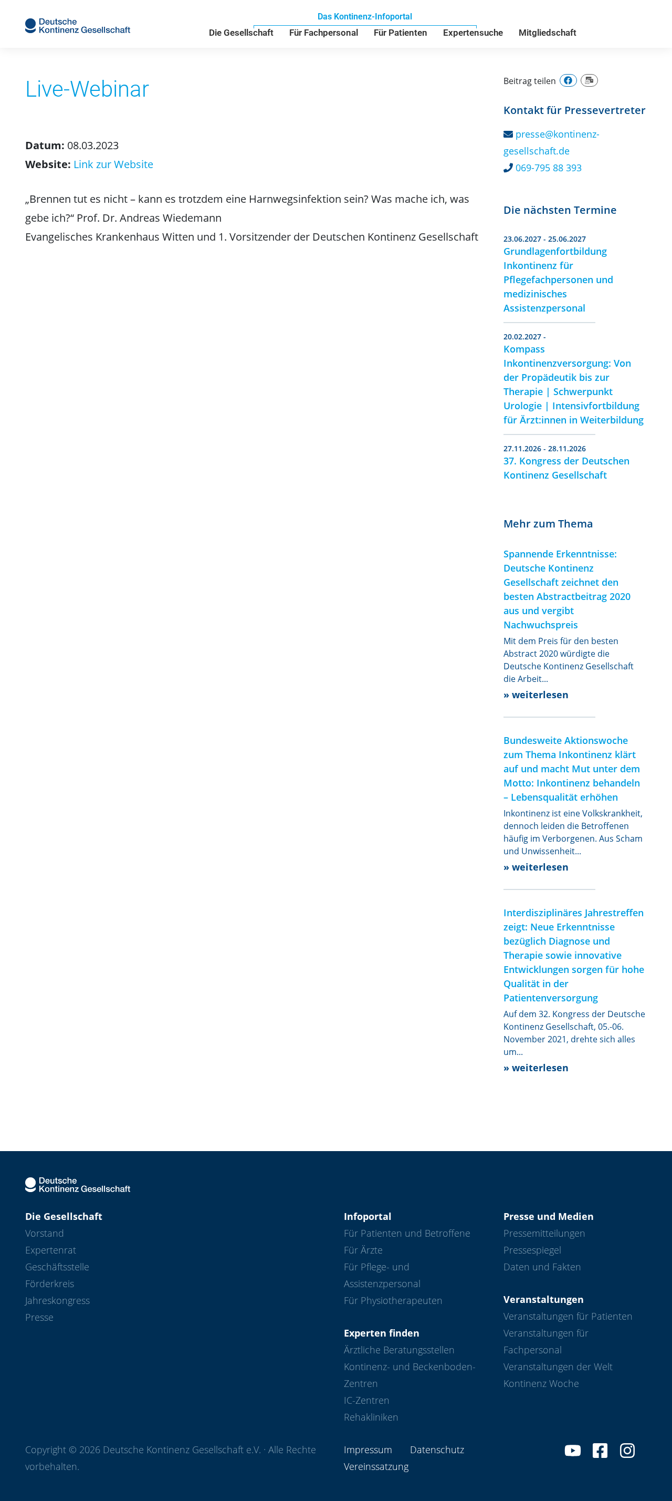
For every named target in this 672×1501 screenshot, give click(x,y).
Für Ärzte (363, 1250)
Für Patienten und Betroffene (407, 1233)
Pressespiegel (532, 1250)
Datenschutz (437, 1449)
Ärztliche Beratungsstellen (399, 1349)
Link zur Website (113, 164)
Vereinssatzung (376, 1466)
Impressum (368, 1449)
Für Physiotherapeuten (393, 1300)
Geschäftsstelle (57, 1266)
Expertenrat (50, 1250)
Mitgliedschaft (547, 32)
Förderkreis (49, 1283)
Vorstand (44, 1233)
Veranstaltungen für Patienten (568, 1316)
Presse (39, 1317)
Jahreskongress (57, 1300)
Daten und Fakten (542, 1266)
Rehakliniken (371, 1417)
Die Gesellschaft (241, 32)
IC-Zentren (367, 1400)
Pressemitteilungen (544, 1233)
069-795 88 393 (549, 167)
